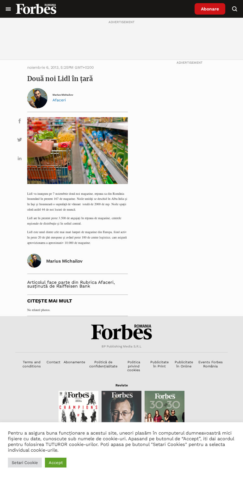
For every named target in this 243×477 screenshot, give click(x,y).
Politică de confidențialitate (103, 364)
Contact (53, 362)
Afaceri (59, 100)
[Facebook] (20, 122)
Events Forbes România (210, 364)
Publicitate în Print (159, 364)
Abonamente (74, 362)
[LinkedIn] (20, 159)
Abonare (210, 8)
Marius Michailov (63, 94)
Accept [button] (56, 462)
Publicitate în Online (184, 364)
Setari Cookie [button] (25, 462)
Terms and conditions (31, 364)
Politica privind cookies (133, 366)
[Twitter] (20, 141)
